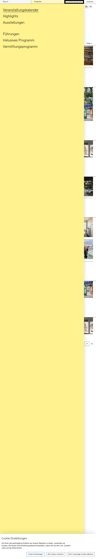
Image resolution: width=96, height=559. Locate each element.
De (86, 7)
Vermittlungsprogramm (20, 47)
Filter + (89, 44)
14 (87, 344)
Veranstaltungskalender (21, 10)
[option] (87, 344)
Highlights (10, 16)
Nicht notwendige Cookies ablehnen (80, 554)
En (91, 7)
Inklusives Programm (18, 40)
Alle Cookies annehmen (56, 554)
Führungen (11, 34)
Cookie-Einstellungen (35, 554)
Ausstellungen (13, 23)
